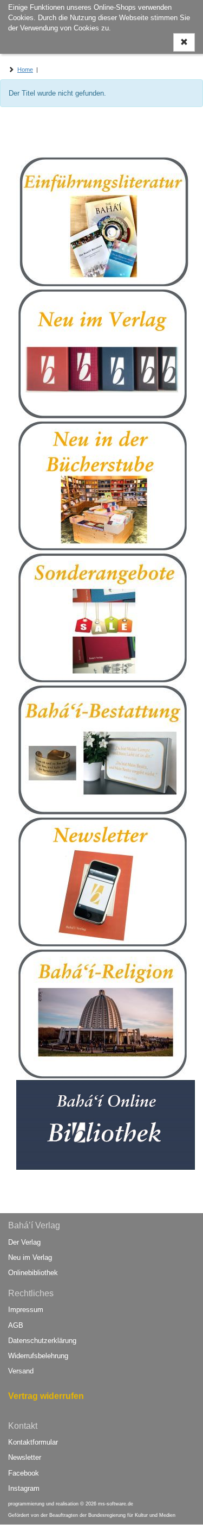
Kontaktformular (33, 1442)
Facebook (23, 1473)
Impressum (25, 1310)
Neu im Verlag (30, 1257)
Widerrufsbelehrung (38, 1356)
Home (25, 69)
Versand (21, 1371)
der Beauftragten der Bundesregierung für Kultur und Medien (108, 1515)
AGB (15, 1325)
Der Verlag (24, 1242)
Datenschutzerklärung (42, 1340)
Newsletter (24, 1457)
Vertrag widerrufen (46, 1396)
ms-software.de (115, 1504)
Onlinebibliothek (33, 1273)
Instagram (24, 1488)
